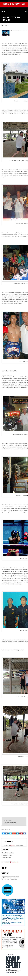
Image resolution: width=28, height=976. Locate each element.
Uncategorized (12, 822)
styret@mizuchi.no (12, 862)
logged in (12, 845)
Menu (3, 11)
